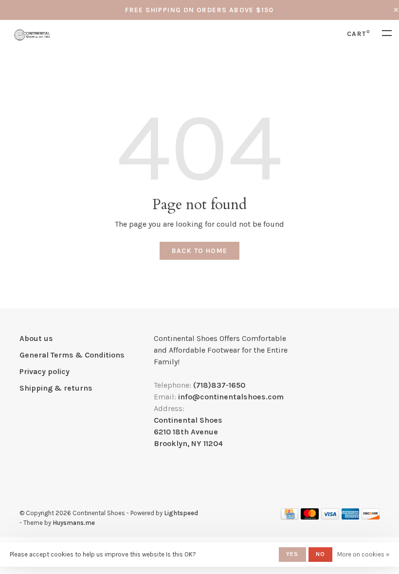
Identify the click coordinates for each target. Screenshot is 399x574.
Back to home (200, 251)
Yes (292, 554)
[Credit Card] (289, 516)
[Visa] (330, 516)
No (320, 554)
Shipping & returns (55, 388)
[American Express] (351, 516)
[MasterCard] (310, 516)
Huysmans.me (74, 522)
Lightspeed (181, 513)
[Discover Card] (371, 516)
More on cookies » (363, 554)
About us (36, 338)
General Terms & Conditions (72, 354)
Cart (358, 34)
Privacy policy (44, 371)
